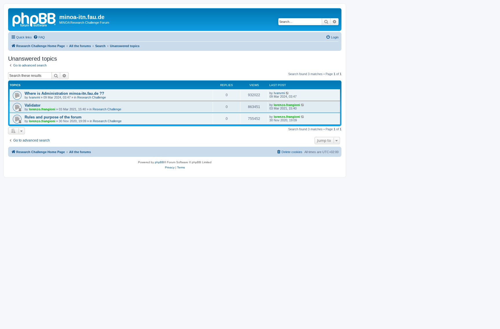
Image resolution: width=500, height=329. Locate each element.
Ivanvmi (34, 97)
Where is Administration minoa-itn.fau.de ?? (64, 93)
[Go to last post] (287, 93)
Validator (33, 105)
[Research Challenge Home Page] (34, 19)
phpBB (159, 162)
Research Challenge (91, 97)
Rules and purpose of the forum (53, 117)
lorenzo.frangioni (42, 109)
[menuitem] (39, 37)
